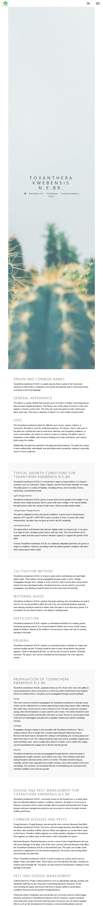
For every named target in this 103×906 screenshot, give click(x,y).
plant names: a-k (36, 193)
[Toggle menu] (97, 3)
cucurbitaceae (52, 193)
